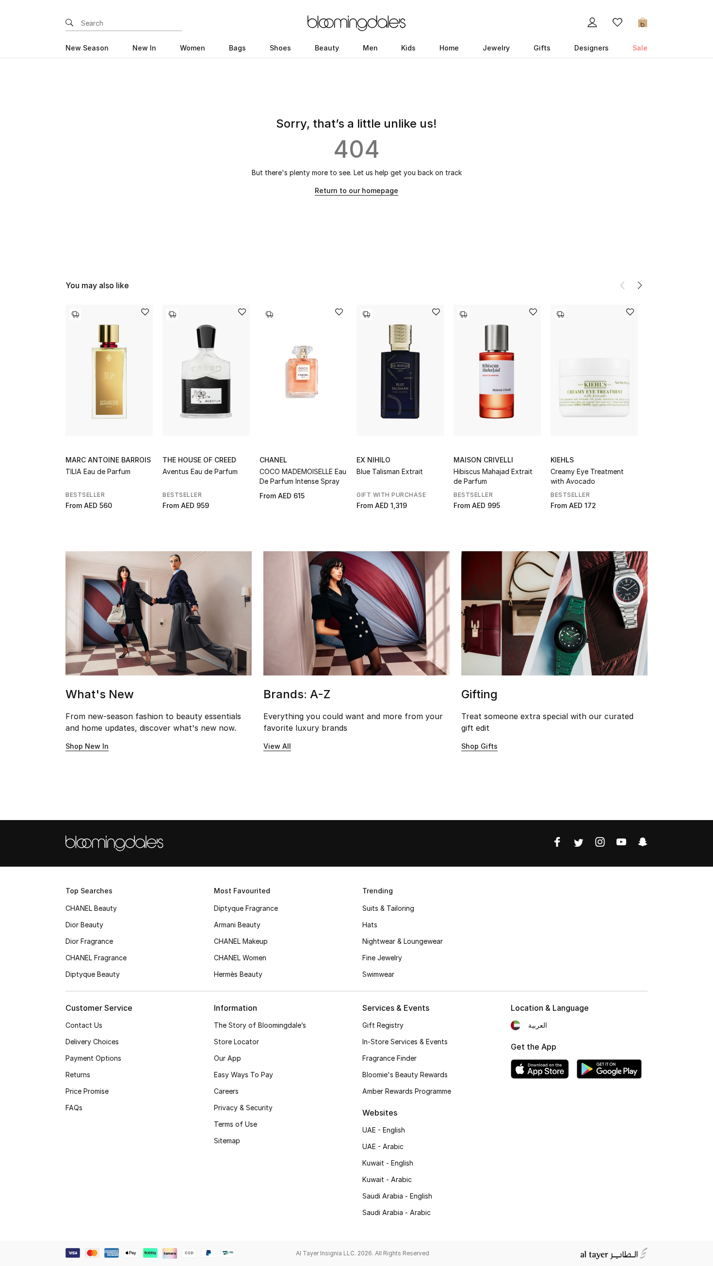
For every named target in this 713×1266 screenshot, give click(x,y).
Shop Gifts (479, 746)
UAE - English (383, 1130)
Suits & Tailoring (388, 908)
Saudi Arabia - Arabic (396, 1212)
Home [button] (449, 48)
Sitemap (227, 1140)
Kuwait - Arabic (387, 1179)
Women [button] (192, 48)
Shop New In (87, 746)
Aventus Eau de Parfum (200, 471)
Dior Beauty (84, 925)
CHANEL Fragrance (96, 958)
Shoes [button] (280, 48)
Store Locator (236, 1041)
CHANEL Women (240, 958)
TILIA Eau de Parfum (97, 471)
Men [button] (370, 48)
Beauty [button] (327, 48)
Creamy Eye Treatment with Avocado (587, 476)
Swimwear (378, 974)
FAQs (73, 1107)
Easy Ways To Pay (243, 1074)
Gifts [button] (542, 48)
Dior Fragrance (89, 941)
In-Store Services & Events (405, 1041)
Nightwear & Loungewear (402, 941)
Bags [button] (237, 48)
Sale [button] (640, 48)
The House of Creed (199, 460)
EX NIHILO (373, 460)
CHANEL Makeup (241, 941)
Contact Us (83, 1025)
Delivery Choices (92, 1041)
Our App (227, 1058)
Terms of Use (235, 1124)
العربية (537, 1025)
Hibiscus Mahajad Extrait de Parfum (493, 476)
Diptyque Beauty (92, 974)
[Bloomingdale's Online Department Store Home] (356, 22)
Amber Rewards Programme (406, 1091)
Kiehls (562, 460)
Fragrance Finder (389, 1058)
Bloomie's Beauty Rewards (405, 1074)
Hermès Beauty (238, 974)
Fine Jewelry (382, 958)
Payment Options (93, 1058)
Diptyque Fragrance (246, 908)
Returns (77, 1074)
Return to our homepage (356, 190)
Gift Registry (383, 1025)
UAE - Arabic (383, 1146)
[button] (640, 285)
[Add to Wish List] (145, 312)
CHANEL (273, 460)
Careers (226, 1091)
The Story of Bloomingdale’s (260, 1025)
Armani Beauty (237, 925)
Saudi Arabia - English (397, 1196)
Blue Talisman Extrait (389, 471)
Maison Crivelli (483, 460)
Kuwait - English (387, 1163)
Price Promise (87, 1091)
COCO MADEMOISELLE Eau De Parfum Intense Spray (302, 476)
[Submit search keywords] (69, 23)
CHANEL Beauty (91, 908)
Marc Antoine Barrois (108, 460)
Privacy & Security (243, 1107)
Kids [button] (408, 48)
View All (277, 746)
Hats (369, 925)
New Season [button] (87, 48)
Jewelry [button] (496, 48)
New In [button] (144, 48)
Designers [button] (591, 48)
